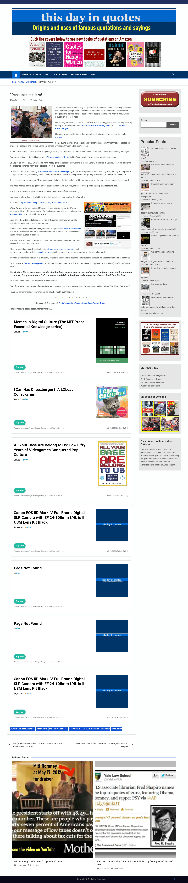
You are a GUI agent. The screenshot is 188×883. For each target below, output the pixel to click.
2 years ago (21, 865)
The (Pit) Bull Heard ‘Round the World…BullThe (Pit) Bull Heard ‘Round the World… (37, 745)
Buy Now (20, 367)
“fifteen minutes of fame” (58, 157)
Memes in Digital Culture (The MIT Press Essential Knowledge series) (49, 324)
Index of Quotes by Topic (35, 74)
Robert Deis (37, 100)
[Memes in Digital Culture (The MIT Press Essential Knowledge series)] (112, 320)
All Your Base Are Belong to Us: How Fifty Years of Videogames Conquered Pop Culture (49, 450)
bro (50, 729)
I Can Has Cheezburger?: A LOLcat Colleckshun (43, 392)
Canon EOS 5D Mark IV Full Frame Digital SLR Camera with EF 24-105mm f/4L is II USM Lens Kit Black (49, 517)
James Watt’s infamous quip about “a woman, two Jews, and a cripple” (102, 745)
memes (58, 137)
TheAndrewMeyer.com (34, 263)
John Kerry (105, 729)
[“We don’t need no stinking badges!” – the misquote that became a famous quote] (145, 165)
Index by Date (60, 74)
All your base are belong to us (22, 729)
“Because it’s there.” (159, 284)
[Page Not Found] (112, 566)
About (94, 74)
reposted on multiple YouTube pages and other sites (44, 202)
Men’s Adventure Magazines (153, 375)
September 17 (117, 729)
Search (144, 120)
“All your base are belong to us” (96, 125)
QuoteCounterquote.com (151, 379)
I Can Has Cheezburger (90, 729)
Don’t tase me (74, 729)
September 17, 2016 (20, 100)
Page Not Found (28, 568)
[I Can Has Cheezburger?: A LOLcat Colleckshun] (112, 388)
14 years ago (104, 868)
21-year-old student (54, 171)
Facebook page (79, 74)
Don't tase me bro (61, 729)
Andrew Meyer (41, 729)
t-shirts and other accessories (61, 249)
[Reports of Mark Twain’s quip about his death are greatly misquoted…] (145, 219)
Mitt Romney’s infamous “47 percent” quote (38, 861)
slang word (16, 214)
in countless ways (43, 252)
